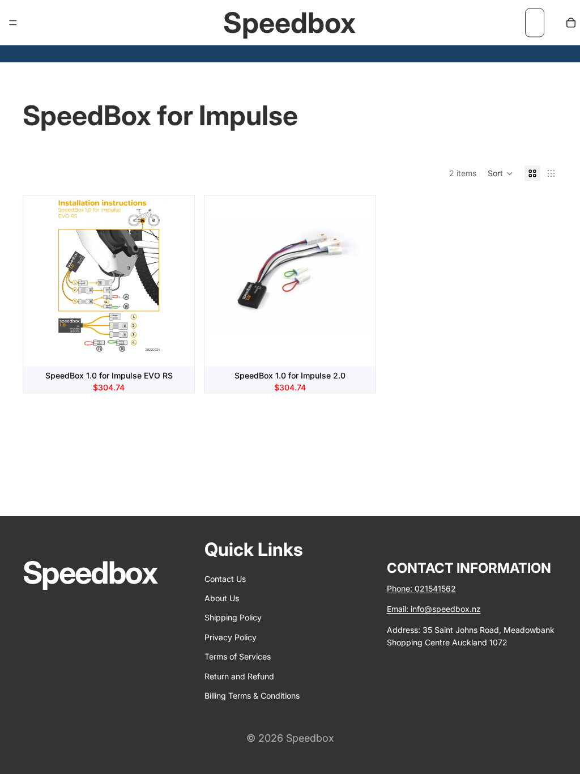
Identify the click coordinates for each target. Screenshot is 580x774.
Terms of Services (237, 656)
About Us (221, 598)
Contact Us (225, 578)
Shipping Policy (233, 617)
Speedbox (310, 738)
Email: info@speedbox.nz (434, 609)
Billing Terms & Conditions (252, 695)
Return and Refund (239, 676)
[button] (500, 173)
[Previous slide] (40, 281)
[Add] (177, 349)
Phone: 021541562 (421, 588)
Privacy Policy (230, 637)
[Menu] (13, 23)
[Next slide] (177, 281)
